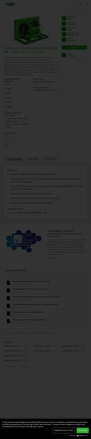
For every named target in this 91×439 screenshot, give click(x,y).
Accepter (83, 430)
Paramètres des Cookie (63, 430)
